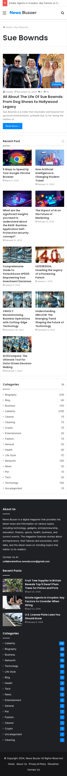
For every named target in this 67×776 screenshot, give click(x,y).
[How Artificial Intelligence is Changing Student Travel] (49, 158)
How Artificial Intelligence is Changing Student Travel (47, 175)
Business (10, 405)
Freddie (9, 91)
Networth (10, 460)
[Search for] (62, 14)
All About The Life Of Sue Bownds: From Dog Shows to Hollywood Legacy (33, 101)
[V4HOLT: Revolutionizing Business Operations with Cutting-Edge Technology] (17, 299)
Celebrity (10, 411)
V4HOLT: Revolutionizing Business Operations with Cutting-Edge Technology (16, 318)
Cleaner (9, 416)
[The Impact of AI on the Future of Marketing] (49, 199)
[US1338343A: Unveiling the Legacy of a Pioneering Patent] (49, 255)
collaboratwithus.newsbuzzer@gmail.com (26, 561)
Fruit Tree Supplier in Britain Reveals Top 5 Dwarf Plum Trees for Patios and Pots (43, 584)
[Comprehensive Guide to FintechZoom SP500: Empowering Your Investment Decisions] (17, 255)
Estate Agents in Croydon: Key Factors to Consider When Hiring (44, 601)
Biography (11, 394)
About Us (21, 763)
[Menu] (4, 14)
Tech (8, 477)
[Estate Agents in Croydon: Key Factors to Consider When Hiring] (12, 602)
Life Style (10, 455)
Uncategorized (13, 488)
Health (9, 449)
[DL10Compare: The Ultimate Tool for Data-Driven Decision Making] (17, 344)
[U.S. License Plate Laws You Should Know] (12, 619)
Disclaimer (53, 763)
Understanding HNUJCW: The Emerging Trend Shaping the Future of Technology (49, 318)
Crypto (9, 427)
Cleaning (10, 422)
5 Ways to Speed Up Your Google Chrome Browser (16, 173)
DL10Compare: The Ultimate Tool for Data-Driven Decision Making (17, 361)
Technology (11, 482)
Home (8, 27)
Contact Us (33, 769)
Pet (7, 471)
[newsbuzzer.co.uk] (23, 13)
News (8, 466)
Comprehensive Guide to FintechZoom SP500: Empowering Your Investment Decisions (17, 274)
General (9, 444)
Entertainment (13, 433)
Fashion (9, 438)
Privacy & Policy (37, 763)
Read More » (13, 126)
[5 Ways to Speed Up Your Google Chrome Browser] (17, 158)
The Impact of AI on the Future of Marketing (48, 214)
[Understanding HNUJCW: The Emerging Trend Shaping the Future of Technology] (49, 299)
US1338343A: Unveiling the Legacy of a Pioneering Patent (48, 272)
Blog (7, 400)
